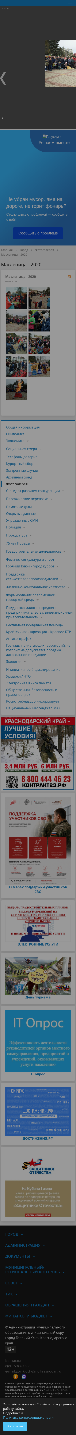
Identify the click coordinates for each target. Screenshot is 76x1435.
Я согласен (15, 1426)
